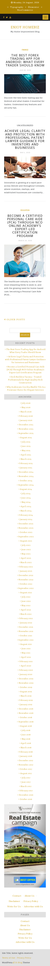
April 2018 (26, 743)
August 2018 (26, 726)
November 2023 (26, 528)
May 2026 (26, 407)
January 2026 (26, 420)
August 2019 (26, 691)
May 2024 (26, 502)
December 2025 (26, 424)
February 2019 (26, 700)
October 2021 (26, 635)
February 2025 (26, 463)
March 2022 (26, 614)
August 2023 (26, 541)
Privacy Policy (30, 901)
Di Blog (18, 962)
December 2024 (26, 472)
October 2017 (26, 769)
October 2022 (26, 584)
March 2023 (26, 562)
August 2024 (26, 489)
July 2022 (26, 597)
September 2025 (26, 433)
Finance (25, 50)
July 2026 (26, 403)
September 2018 (26, 722)
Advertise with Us (33, 906)
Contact (16, 895)
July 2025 (26, 442)
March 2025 (26, 459)
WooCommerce (25, 10)
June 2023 (26, 549)
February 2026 (26, 416)
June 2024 (26, 498)
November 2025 (26, 429)
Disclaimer (14, 901)
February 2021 (26, 661)
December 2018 (26, 709)
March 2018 (26, 747)
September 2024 (26, 485)
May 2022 (26, 605)
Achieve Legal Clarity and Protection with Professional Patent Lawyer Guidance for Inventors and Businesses (25, 139)
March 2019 (26, 696)
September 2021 (25, 640)
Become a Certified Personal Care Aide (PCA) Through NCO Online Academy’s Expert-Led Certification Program (25, 225)
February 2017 (26, 790)
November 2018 (26, 713)
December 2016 (26, 795)
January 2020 (26, 674)
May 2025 (26, 450)
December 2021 (26, 627)
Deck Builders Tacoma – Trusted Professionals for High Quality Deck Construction (25, 380)
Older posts (16, 319)
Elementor (33, 7)
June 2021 (26, 648)
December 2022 (26, 575)
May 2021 (26, 653)
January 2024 (26, 519)
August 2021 (26, 644)
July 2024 (26, 493)
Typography (16, 7)
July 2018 (26, 730)
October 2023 (26, 532)
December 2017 (26, 760)
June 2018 (26, 734)
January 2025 (26, 468)
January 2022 (26, 623)
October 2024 (26, 480)
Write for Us (14, 906)
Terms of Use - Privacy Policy (16, 958)
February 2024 (26, 515)
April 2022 (26, 610)
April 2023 (26, 558)
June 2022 (26, 601)
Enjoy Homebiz (25, 27)
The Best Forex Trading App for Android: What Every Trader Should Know (25, 60)
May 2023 (26, 554)
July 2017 (26, 778)
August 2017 (26, 773)
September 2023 (26, 536)
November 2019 (26, 683)
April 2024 (26, 506)
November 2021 (26, 631)
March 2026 (26, 412)
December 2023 (26, 524)
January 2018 (26, 756)
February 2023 (26, 567)
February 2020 (26, 670)
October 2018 (26, 717)
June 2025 (26, 446)
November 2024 (26, 476)
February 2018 (26, 752)
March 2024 (26, 511)
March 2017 (26, 786)
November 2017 (26, 765)
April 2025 (26, 455)
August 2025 (26, 437)
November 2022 (26, 579)
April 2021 (26, 657)
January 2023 (26, 571)
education (25, 210)
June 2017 (26, 782)
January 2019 (26, 704)
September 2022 (26, 588)
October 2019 (26, 687)
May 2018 (26, 739)
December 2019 (26, 679)
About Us (29, 895)
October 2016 (26, 799)
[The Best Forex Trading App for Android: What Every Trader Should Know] (25, 83)
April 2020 (26, 666)
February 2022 (26, 618)
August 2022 (26, 592)
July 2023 (26, 545)
